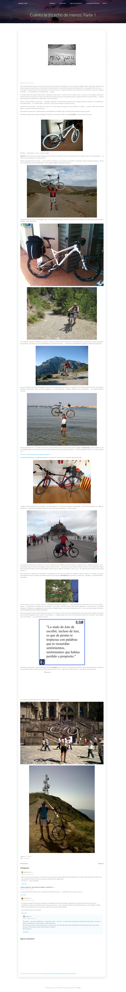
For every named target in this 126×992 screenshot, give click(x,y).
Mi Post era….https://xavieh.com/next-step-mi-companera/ (35, 454)
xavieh (23, 83)
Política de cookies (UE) (93, 3)
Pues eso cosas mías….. (76, 3)
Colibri (79, 987)
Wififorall (52, 3)
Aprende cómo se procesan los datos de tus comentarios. (60, 973)
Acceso (104, 3)
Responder (24, 884)
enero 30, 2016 (30, 83)
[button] (62, 55)
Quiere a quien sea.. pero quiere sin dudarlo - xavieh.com (36, 887)
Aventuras (63, 3)
